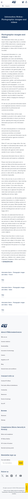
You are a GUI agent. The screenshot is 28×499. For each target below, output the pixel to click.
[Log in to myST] (26, 2)
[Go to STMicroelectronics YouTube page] (21, 476)
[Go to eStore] (23, 2)
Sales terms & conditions (17, 490)
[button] (2, 2)
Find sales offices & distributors (9, 385)
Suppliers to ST (5, 359)
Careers (3, 355)
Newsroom (3, 394)
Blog (2, 364)
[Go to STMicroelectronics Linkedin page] (7, 476)
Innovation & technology (7, 350)
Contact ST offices (6, 380)
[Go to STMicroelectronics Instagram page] (11, 476)
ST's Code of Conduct (6, 443)
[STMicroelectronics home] (14, 2)
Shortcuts (3, 415)
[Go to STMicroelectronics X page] (2, 476)
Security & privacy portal (7, 447)
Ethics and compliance (7, 434)
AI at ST (3, 403)
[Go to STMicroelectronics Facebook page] (16, 476)
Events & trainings (6, 399)
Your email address (5, 459)
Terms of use (7, 490)
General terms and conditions (8, 368)
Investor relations (5, 341)
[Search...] (3, 6)
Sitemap (3, 420)
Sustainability (4, 346)
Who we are (4, 337)
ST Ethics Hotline (5, 438)
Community (4, 389)
